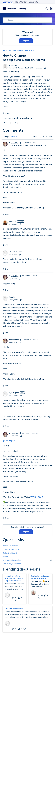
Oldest (12, 137)
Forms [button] (6, 123)
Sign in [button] (26, 40)
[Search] (46, 8)
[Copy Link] (45, 68)
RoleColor (13, 65)
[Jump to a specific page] (50, 137)
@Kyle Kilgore (9, 440)
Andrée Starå (14, 143)
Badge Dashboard (10, 553)
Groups (5, 556)
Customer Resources (11, 549)
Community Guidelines (12, 564)
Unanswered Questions (27, 560)
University (33, 2)
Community (8, 2)
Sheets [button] (14, 123)
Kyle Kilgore (14, 393)
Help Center (21, 2)
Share (6, 113)
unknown (39, 68)
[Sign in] (51, 8)
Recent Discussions (10, 546)
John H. (12, 297)
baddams (12, 221)
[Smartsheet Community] (16, 8)
